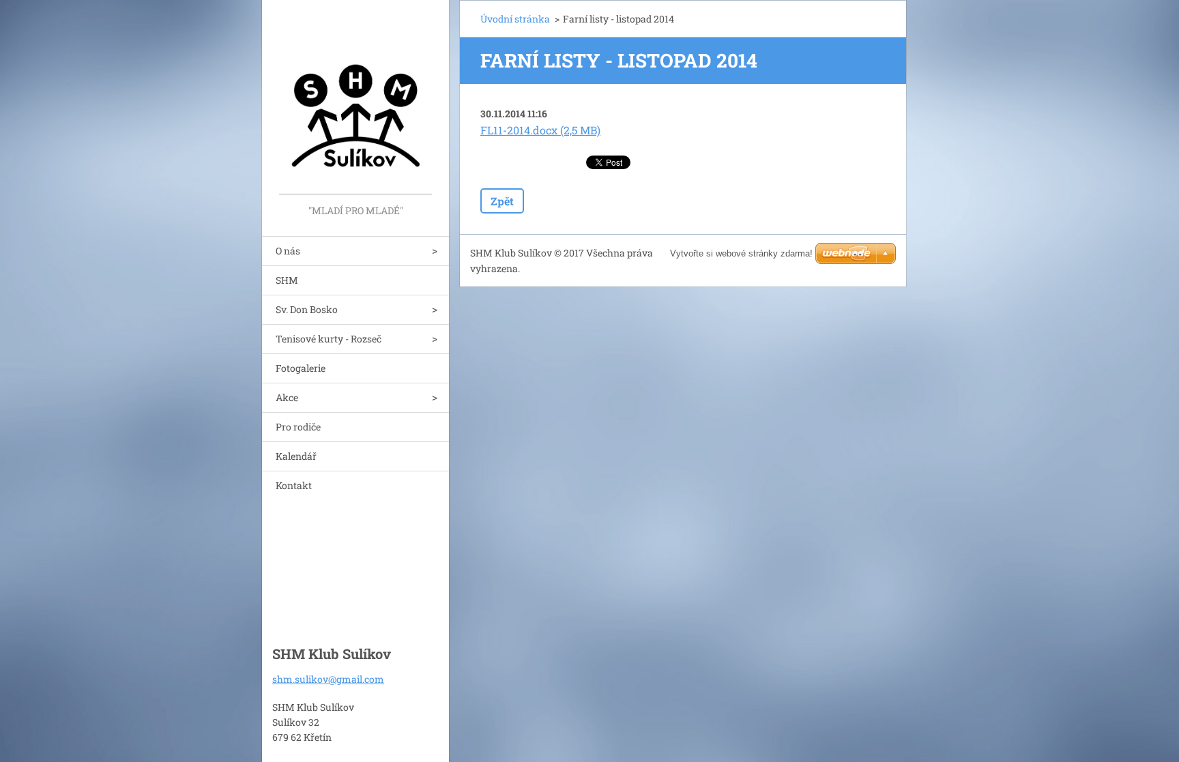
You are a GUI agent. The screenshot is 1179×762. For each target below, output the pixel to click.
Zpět (502, 201)
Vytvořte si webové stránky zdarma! (741, 253)
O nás (288, 250)
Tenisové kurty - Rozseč (328, 338)
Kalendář (296, 456)
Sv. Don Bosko (307, 309)
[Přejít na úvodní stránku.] (355, 101)
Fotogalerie (300, 368)
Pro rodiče (298, 426)
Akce (287, 397)
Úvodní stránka (515, 18)
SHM (287, 280)
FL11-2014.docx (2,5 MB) (540, 130)
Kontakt (294, 485)
